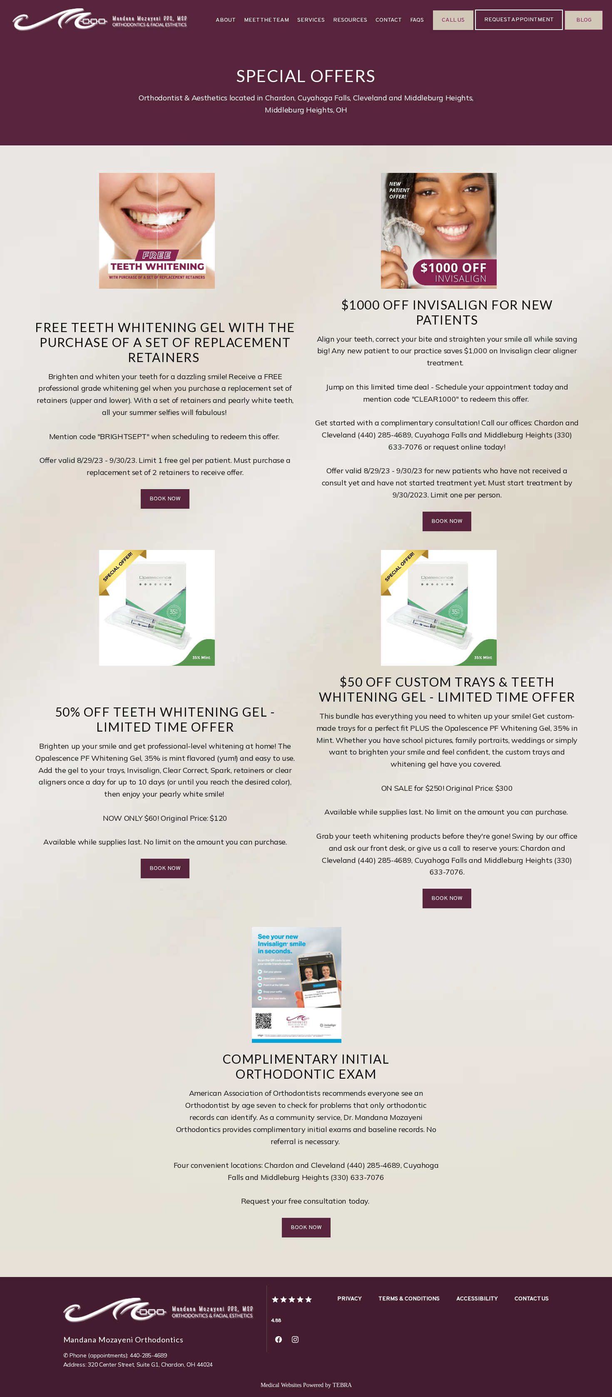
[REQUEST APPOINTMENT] (519, 29)
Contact (389, 20)
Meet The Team (266, 20)
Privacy (349, 1298)
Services (311, 20)
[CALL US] (453, 29)
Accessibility (477, 1298)
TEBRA (342, 1385)
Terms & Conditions (409, 1298)
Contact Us (532, 1298)
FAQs (417, 20)
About (226, 20)
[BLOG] (584, 29)
